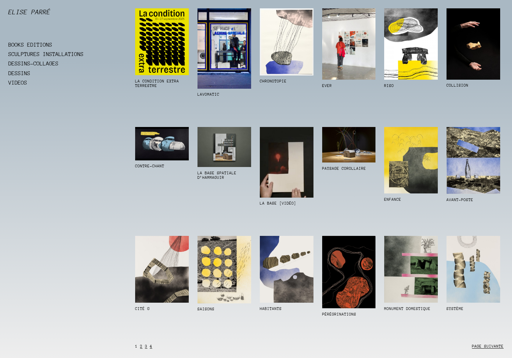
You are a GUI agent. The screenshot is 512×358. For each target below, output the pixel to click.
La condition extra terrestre (157, 83)
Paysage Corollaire (344, 168)
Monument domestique (407, 309)
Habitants (271, 309)
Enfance (392, 199)
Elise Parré (29, 12)
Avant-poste (460, 200)
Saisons (206, 309)
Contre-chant (149, 166)
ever (327, 85)
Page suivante (488, 346)
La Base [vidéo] (278, 203)
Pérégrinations (339, 314)
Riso (389, 85)
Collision (457, 85)
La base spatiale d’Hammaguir (216, 175)
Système (455, 309)
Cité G (142, 309)
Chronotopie (273, 81)
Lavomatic (208, 94)
